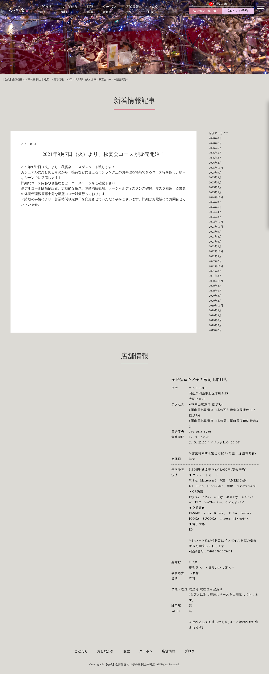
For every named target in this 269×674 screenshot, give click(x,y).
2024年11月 (216, 197)
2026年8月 (215, 138)
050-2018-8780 (207, 11)
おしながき (105, 651)
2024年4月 (215, 212)
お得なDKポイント (222, 3)
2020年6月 (215, 290)
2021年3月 (215, 275)
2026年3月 (215, 157)
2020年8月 (215, 285)
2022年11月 (216, 251)
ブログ (190, 651)
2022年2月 (215, 261)
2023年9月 (215, 231)
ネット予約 (239, 11)
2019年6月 (215, 320)
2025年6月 (215, 182)
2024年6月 (215, 207)
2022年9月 (215, 256)
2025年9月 (215, 172)
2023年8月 (215, 236)
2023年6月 (215, 241)
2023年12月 (216, 221)
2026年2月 (215, 162)
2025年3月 (215, 192)
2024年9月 (215, 202)
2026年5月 (215, 152)
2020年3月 (215, 295)
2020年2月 (215, 300)
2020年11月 (216, 281)
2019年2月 (215, 330)
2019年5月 (215, 325)
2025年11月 (216, 167)
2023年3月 (215, 246)
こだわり (81, 651)
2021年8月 (215, 271)
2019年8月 (215, 315)
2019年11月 (216, 305)
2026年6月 (215, 148)
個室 (126, 651)
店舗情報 (168, 651)
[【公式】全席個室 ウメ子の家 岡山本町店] (18, 9)
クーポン (146, 651)
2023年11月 (216, 226)
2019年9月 (215, 310)
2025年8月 (215, 177)
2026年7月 (215, 143)
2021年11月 (216, 266)
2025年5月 (215, 187)
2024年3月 (215, 217)
